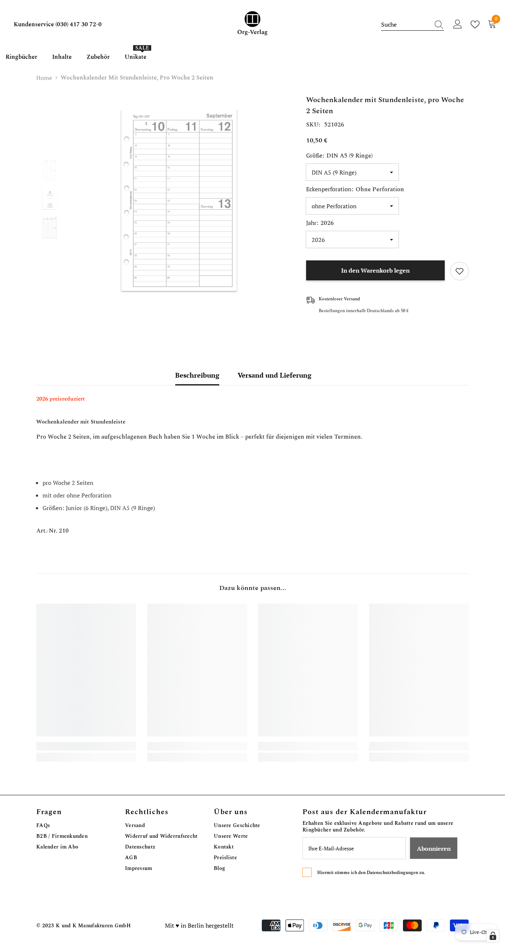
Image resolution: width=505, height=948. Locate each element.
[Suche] (412, 24)
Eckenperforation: (355, 189)
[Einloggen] (457, 24)
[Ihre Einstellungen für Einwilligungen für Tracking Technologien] (493, 936)
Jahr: (320, 223)
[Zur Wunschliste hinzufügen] (459, 271)
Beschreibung (197, 375)
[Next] (49, 249)
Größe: (339, 155)
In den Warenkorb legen (375, 270)
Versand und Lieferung (274, 375)
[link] (86, 746)
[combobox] (405, 24)
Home (44, 78)
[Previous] (49, 148)
